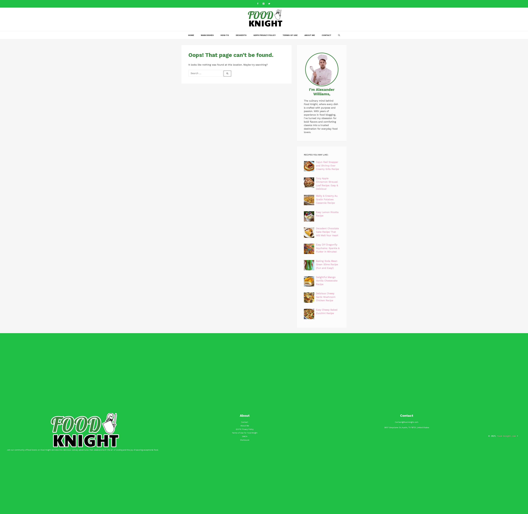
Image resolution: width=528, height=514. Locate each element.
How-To (225, 35)
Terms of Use (290, 35)
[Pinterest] (263, 3)
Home (191, 35)
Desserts (241, 35)
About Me (309, 35)
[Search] (227, 73)
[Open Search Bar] (339, 35)
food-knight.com (506, 436)
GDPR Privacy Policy (264, 35)
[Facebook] (257, 3)
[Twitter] (269, 3)
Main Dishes (207, 35)
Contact (326, 35)
